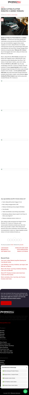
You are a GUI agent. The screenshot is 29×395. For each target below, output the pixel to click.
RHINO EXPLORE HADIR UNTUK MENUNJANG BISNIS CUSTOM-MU (21, 249)
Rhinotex (2, 336)
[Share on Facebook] (11, 240)
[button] (2, 2)
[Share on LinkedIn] (20, 240)
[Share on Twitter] (13, 240)
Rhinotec (2, 332)
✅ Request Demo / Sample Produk (10, 374)
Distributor (2, 360)
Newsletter (2, 364)
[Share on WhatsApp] (8, 240)
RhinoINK (2, 334)
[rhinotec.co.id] (14, 2)
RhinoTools (2, 337)
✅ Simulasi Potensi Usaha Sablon (10, 385)
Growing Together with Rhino (7, 345)
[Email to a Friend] (16, 240)
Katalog (2, 362)
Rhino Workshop (4, 347)
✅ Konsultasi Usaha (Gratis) (9, 378)
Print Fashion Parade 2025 (6, 352)
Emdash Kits (23, 393)
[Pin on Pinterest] (18, 240)
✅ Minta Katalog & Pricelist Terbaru (10, 370)
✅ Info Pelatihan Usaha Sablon (9, 381)
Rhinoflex (2, 330)
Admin (16, 14)
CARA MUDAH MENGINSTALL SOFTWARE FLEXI (5, 249)
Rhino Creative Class (5, 344)
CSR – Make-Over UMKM (6, 351)
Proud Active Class (4, 349)
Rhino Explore (3, 342)
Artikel (3, 7)
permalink (21, 244)
